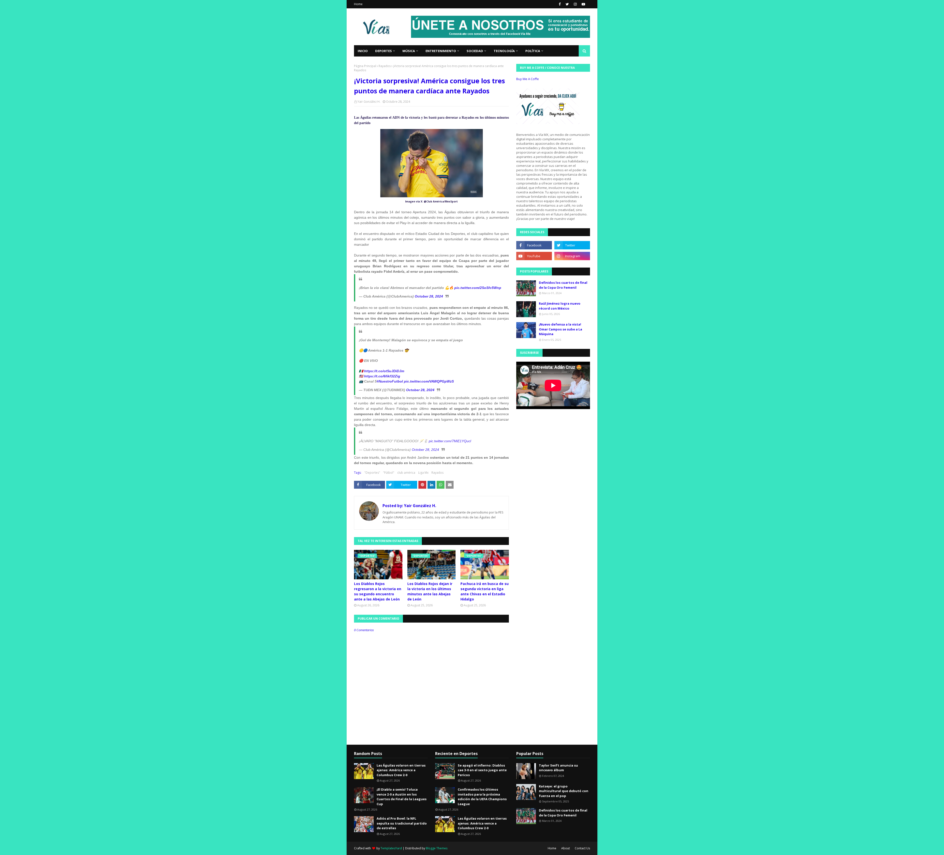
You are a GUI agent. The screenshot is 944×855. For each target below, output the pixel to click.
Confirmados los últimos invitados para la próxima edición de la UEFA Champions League (482, 796)
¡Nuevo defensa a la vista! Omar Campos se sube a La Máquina (560, 329)
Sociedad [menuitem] (475, 51)
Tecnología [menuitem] (504, 51)
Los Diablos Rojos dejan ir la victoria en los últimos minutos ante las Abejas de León (429, 591)
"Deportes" (372, 472)
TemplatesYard (391, 848)
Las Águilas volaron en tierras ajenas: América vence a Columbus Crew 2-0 (401, 770)
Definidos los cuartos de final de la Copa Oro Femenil (563, 285)
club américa (406, 472)
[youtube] (582, 4)
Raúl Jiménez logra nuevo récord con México (559, 306)
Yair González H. (368, 102)
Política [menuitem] (532, 51)
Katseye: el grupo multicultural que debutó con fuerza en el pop (563, 791)
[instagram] (575, 4)
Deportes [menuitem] (383, 51)
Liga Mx (423, 472)
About (565, 848)
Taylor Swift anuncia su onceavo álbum (558, 767)
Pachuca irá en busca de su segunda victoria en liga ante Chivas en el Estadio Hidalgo (484, 591)
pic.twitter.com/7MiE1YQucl (450, 441)
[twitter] (567, 4)
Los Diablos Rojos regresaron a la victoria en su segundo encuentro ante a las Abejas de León (377, 591)
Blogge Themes (436, 848)
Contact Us (582, 848)
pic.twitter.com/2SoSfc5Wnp (477, 288)
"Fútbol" (388, 472)
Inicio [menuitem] (363, 51)
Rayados (385, 66)
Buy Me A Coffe (527, 79)
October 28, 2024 (429, 296)
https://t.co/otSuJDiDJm (384, 371)
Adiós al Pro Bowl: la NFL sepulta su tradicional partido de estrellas (402, 823)
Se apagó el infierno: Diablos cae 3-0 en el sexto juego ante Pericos (482, 770)
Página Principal (365, 66)
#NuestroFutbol (390, 381)
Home (358, 4)
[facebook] (560, 4)
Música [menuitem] (408, 51)
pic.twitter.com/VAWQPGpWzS (429, 381)
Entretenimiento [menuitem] (441, 51)
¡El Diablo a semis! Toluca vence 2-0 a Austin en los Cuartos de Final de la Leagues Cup (402, 796)
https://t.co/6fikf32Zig (382, 376)
